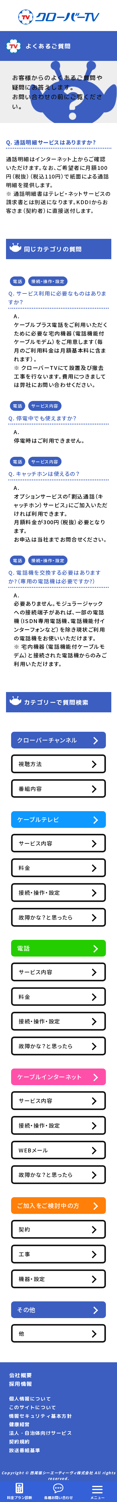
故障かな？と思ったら (46, 917)
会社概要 (20, 1375)
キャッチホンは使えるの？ (48, 473)
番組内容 (30, 788)
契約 (24, 1229)
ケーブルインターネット (49, 1076)
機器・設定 (32, 1279)
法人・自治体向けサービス (40, 1433)
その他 (26, 1309)
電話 (17, 281)
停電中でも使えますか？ (46, 418)
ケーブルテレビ (38, 819)
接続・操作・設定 (47, 281)
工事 (24, 1254)
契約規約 (19, 1441)
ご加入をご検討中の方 (48, 1205)
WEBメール (34, 1150)
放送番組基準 (25, 1450)
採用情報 (20, 1384)
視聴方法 (30, 764)
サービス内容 (44, 406)
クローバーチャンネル (47, 740)
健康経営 (19, 1424)
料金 (24, 867)
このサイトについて (32, 1407)
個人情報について (30, 1398)
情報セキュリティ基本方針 (40, 1416)
